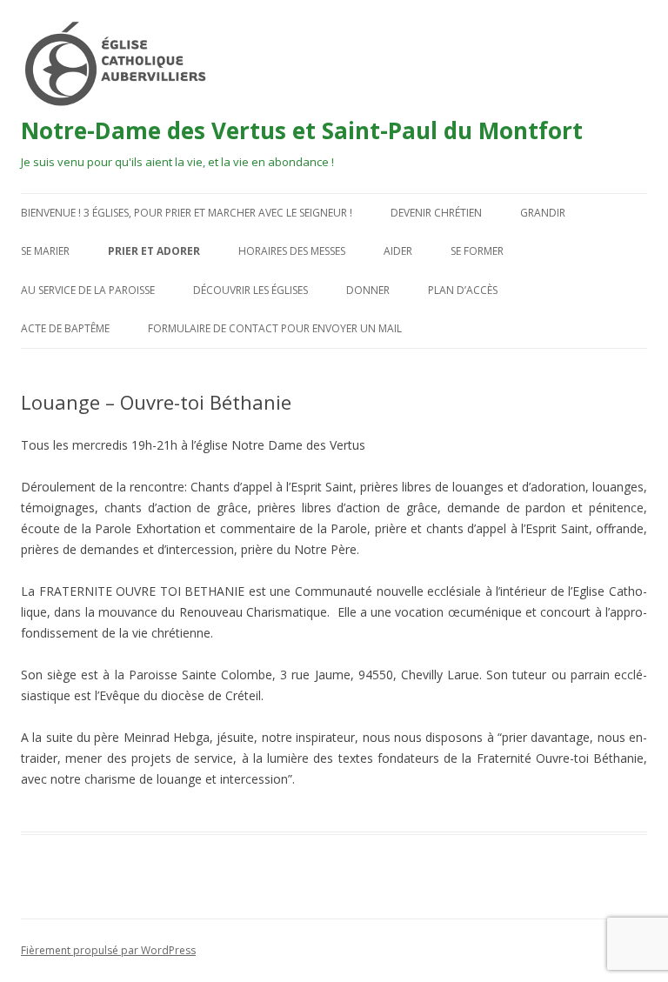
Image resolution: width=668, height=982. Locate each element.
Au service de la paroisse (88, 290)
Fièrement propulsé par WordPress (108, 950)
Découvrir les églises (250, 290)
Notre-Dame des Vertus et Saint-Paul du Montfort (302, 130)
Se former (477, 251)
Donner (368, 290)
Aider (398, 251)
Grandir (542, 212)
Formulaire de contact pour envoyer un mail (275, 328)
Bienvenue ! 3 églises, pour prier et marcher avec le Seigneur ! (186, 212)
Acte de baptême (65, 328)
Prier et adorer (154, 251)
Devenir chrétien (436, 212)
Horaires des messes (291, 251)
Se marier (45, 251)
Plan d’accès (463, 290)
